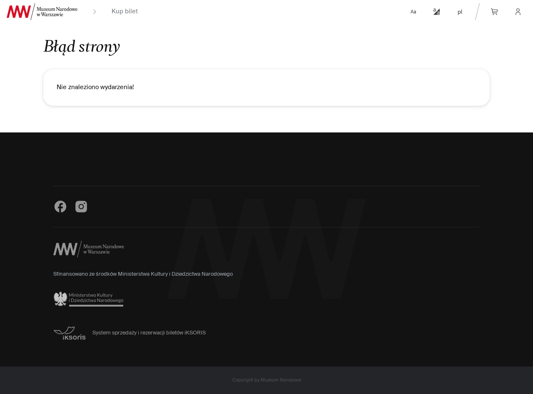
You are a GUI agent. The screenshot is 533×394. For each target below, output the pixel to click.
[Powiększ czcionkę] (413, 11)
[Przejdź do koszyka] (494, 11)
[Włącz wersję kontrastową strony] (436, 11)
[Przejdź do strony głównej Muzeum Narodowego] (42, 11)
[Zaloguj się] (518, 11)
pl (460, 11)
